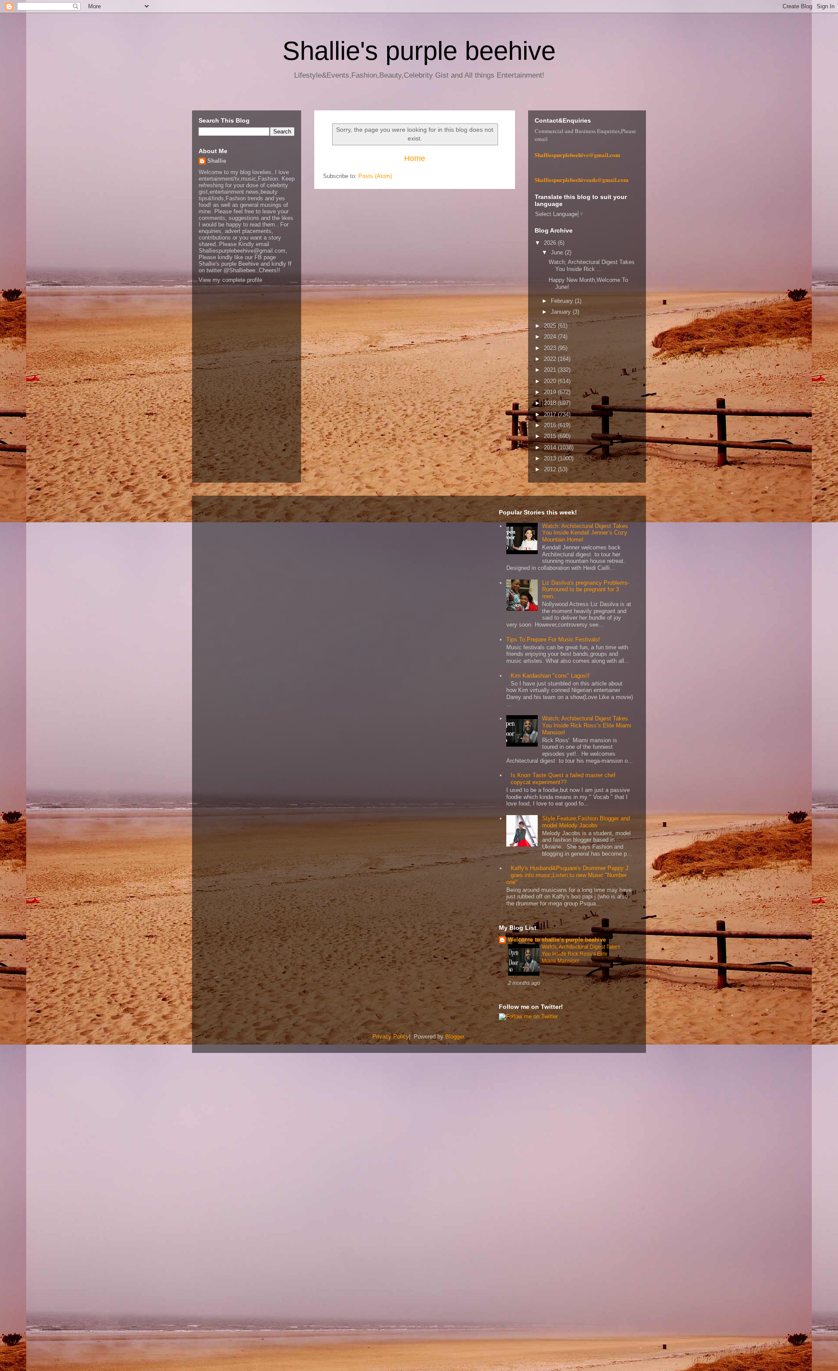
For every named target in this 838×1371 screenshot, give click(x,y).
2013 (551, 458)
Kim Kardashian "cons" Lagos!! (550, 675)
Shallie (216, 161)
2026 (551, 243)
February (563, 301)
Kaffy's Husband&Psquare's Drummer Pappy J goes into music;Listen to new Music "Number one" (567, 875)
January (562, 311)
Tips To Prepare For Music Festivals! (553, 639)
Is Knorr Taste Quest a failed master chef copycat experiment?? (563, 778)
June (558, 252)
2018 (551, 403)
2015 (551, 436)
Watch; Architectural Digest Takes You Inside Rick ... (592, 265)
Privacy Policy (390, 1036)
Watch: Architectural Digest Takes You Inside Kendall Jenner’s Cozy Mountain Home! (585, 533)
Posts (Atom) (375, 176)
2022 (551, 359)
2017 (551, 414)
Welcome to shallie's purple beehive (557, 939)
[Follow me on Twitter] (528, 1016)
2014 (551, 447)
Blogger (454, 1036)
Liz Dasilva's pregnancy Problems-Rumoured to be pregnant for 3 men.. (585, 589)
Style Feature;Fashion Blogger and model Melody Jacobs (586, 822)
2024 (551, 336)
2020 (551, 381)
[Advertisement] (262, 1196)
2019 (551, 392)
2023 (551, 348)
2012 (551, 469)
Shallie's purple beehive (419, 50)
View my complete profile (230, 280)
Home (414, 158)
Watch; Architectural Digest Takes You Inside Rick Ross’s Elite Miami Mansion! (586, 725)
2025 (551, 325)
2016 (551, 425)
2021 (551, 370)
